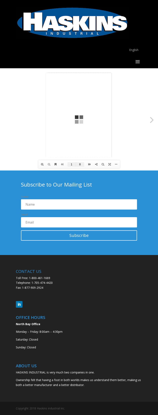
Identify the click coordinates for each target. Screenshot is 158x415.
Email (24, 214)
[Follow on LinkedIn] (19, 304)
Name (24, 196)
